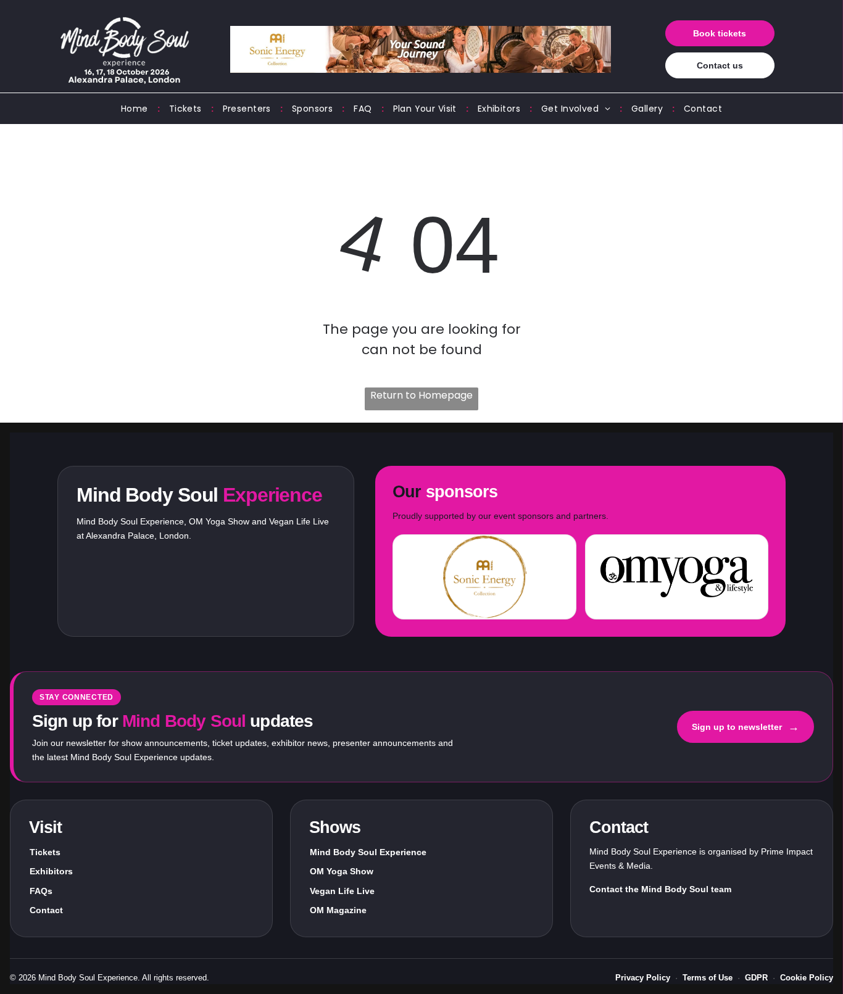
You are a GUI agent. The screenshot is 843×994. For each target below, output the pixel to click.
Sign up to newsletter (745, 727)
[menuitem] (136, 108)
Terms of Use (708, 977)
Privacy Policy (642, 977)
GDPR (756, 977)
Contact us (720, 65)
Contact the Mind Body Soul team (660, 889)
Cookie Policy (806, 977)
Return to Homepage (421, 395)
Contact (46, 910)
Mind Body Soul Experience (368, 852)
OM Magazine (338, 910)
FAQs (41, 891)
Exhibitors (51, 871)
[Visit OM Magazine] (676, 576)
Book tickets (719, 33)
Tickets (45, 852)
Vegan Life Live (342, 891)
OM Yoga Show (341, 871)
